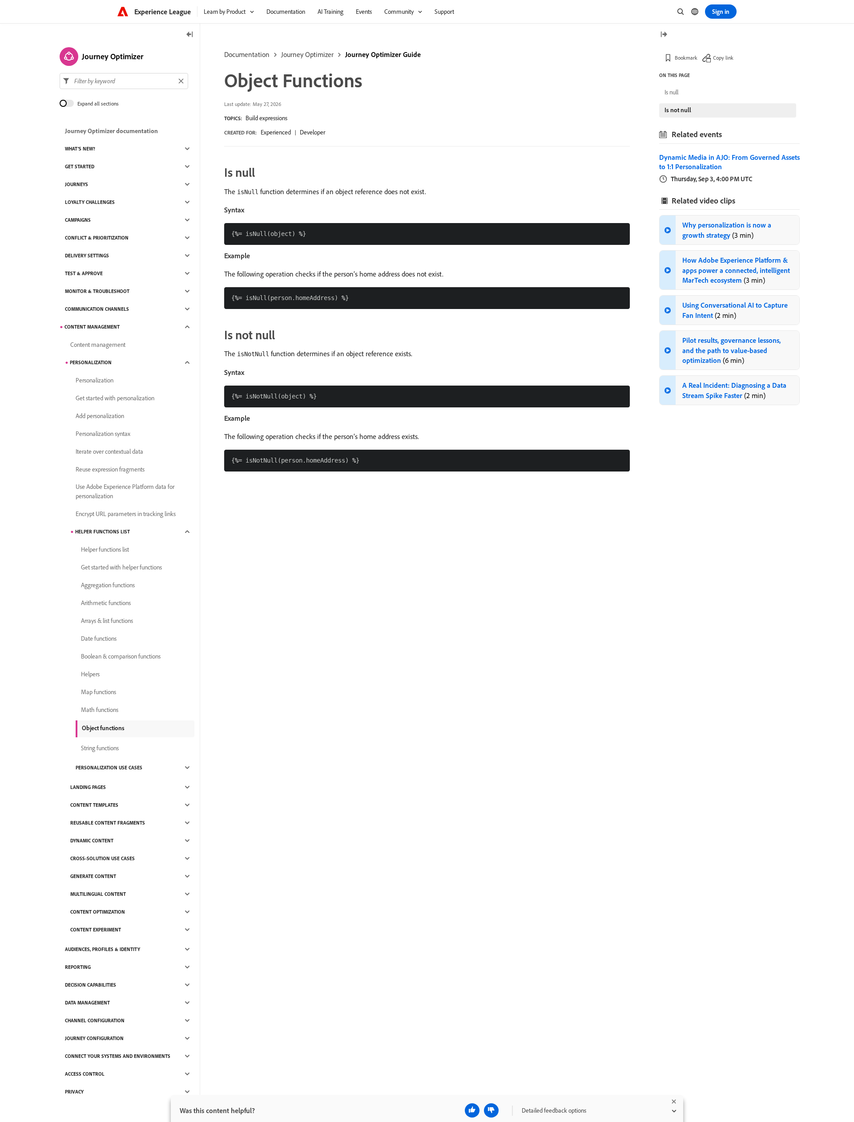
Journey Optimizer (307, 54)
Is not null (678, 110)
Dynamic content (91, 840)
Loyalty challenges (90, 202)
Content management (92, 327)
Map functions (98, 692)
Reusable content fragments (107, 823)
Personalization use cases (109, 767)
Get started (79, 166)
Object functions (103, 728)
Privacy (74, 1092)
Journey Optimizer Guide (383, 54)
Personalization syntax (103, 434)
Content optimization (97, 912)
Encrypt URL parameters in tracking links (126, 514)
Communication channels (97, 309)
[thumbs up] (472, 1110)
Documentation (247, 54)
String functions (100, 748)
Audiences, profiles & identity (102, 949)
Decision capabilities (90, 985)
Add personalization (100, 416)
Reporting (78, 967)
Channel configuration (95, 1020)
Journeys (76, 184)
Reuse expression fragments (110, 469)
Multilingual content (98, 894)
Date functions (99, 638)
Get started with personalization (115, 398)
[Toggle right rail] (663, 35)
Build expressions (266, 118)
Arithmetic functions (106, 603)
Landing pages (88, 787)
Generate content (93, 876)
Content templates (94, 805)
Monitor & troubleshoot (97, 291)
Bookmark (686, 57)
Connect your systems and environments (117, 1056)
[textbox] (124, 81)
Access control (85, 1074)
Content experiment (95, 930)
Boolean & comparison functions (121, 656)
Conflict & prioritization (97, 238)
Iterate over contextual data (109, 451)
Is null (671, 92)
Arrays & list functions (107, 621)
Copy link (723, 57)
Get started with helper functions (121, 567)
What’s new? (80, 149)
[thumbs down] (491, 1110)
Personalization (91, 362)
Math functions (99, 710)
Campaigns (78, 220)
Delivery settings (87, 255)
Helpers (90, 674)
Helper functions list (102, 531)
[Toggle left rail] (190, 35)
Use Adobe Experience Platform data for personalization (125, 491)
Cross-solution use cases (102, 858)
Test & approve (84, 273)
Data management (87, 1003)
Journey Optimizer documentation (111, 131)
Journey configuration (94, 1038)
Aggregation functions (108, 585)
